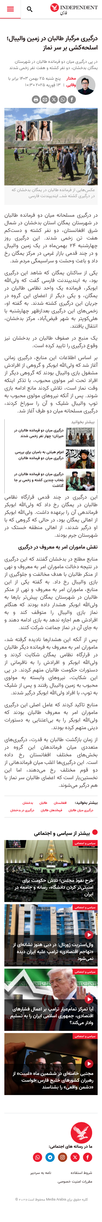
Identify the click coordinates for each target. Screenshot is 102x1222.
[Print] (36, 99)
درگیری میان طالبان (81, 810)
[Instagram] (62, 1157)
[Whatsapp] (63, 99)
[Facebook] (72, 99)
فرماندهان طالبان (51, 810)
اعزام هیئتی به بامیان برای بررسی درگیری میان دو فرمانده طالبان (39, 455)
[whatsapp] (37, 1157)
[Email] (45, 99)
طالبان (43, 803)
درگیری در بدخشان (22, 810)
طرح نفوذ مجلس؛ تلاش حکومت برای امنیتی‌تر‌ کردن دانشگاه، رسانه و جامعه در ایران (54, 887)
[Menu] (10, 9)
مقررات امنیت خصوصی (75, 1182)
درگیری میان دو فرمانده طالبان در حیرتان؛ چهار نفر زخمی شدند (39, 434)
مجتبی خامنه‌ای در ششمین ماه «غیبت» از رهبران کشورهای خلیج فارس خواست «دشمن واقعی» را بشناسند (53, 1080)
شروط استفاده (81, 1173)
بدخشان (28, 803)
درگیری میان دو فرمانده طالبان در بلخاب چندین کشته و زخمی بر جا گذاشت (39, 480)
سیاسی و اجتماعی (53, 833)
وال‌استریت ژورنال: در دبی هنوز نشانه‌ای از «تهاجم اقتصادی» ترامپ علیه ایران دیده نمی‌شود (53, 951)
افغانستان (60, 803)
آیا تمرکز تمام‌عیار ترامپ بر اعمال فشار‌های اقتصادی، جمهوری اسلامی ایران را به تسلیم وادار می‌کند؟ (51, 1016)
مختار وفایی (70, 82)
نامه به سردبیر (40, 1173)
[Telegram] (50, 1157)
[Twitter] (54, 99)
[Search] (29, 9)
